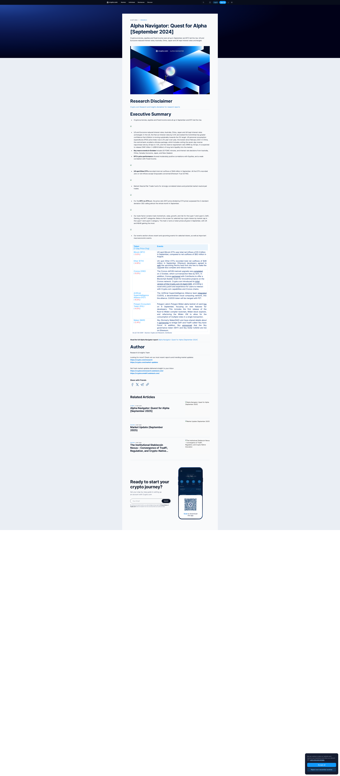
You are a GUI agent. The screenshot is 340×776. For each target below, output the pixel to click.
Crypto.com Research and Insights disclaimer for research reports (155, 107)
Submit (166, 501)
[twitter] (137, 384)
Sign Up (222, 2)
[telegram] (142, 384)
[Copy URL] (147, 384)
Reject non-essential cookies (321, 770)
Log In (216, 2)
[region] (321, 764)
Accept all (321, 765)
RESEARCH (144, 20)
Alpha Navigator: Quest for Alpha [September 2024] (178, 340)
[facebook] (132, 384)
